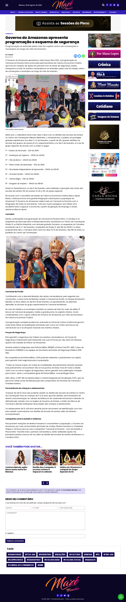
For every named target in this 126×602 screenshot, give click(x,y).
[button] (121, 597)
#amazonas (14, 554)
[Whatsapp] (83, 56)
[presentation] (43, 483)
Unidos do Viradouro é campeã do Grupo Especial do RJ (71, 469)
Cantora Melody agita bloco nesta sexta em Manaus (16, 469)
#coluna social (72, 559)
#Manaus (90, 559)
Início (12, 12)
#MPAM (88, 554)
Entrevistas (54, 12)
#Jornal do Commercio (21, 565)
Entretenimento (100, 12)
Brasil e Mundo (41, 12)
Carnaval (9, 34)
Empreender (86, 12)
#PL (98, 554)
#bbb (40, 565)
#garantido (34, 559)
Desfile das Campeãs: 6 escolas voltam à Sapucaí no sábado (44, 469)
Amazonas (65, 12)
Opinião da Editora (25, 12)
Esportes (76, 12)
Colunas (112, 12)
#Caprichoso (15, 559)
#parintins (45, 554)
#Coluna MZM (52, 559)
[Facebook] (75, 56)
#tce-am (30, 554)
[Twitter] (79, 56)
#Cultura (74, 554)
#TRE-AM (108, 554)
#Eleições (60, 554)
